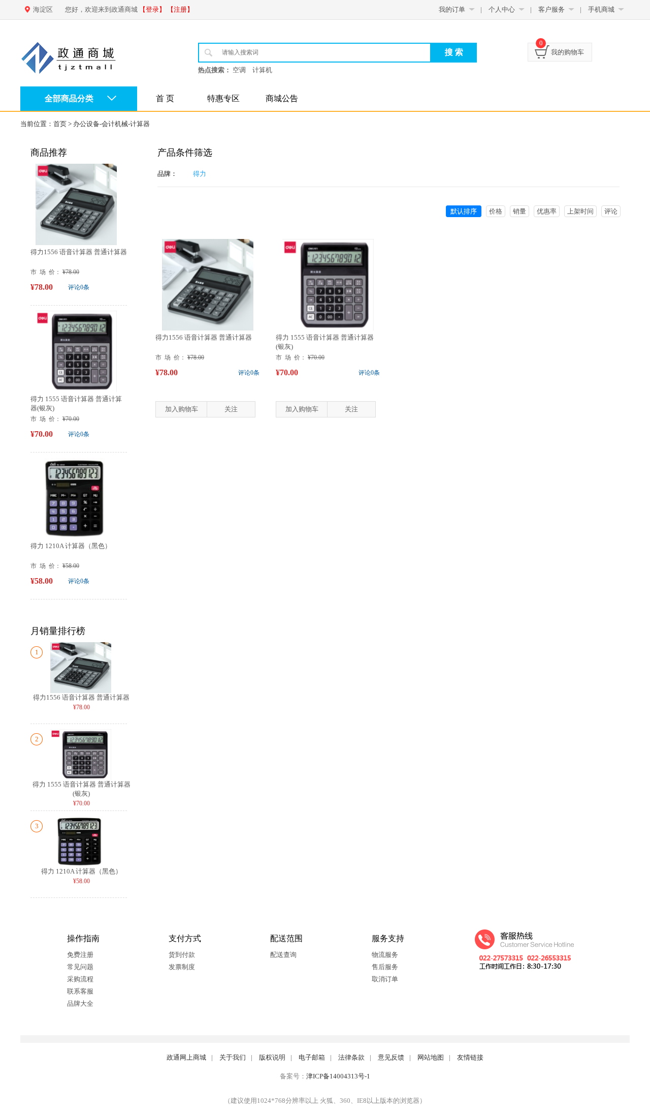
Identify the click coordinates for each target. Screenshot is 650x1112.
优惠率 (547, 211)
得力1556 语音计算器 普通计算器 (78, 252)
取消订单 (385, 979)
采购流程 (80, 979)
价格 (495, 211)
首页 (60, 124)
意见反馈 (391, 1057)
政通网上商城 (186, 1057)
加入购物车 (181, 409)
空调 (239, 70)
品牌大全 (80, 1003)
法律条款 (351, 1057)
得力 (199, 173)
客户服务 (551, 9)
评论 (611, 211)
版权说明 (272, 1057)
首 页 (165, 98)
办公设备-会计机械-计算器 (111, 124)
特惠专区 (223, 98)
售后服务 (385, 967)
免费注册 (80, 954)
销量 (519, 211)
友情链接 (470, 1057)
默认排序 (463, 211)
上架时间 (580, 211)
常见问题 (80, 967)
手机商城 (601, 9)
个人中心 (502, 9)
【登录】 (152, 9)
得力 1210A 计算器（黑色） (70, 546)
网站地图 (430, 1057)
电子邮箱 (312, 1057)
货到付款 (182, 954)
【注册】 (180, 9)
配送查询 (283, 954)
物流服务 (385, 954)
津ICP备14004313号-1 (338, 1076)
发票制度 (182, 967)
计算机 (262, 70)
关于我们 (232, 1057)
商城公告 (282, 98)
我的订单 (452, 9)
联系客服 (80, 991)
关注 (231, 409)
